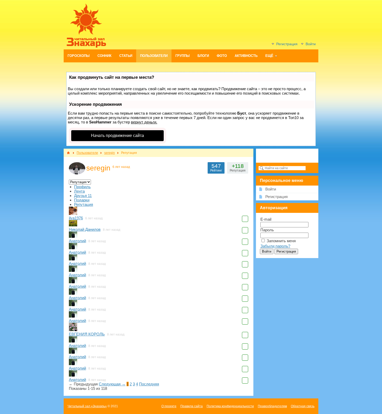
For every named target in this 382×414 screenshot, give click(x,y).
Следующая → (112, 384)
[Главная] (68, 153)
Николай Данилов (85, 229)
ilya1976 (76, 218)
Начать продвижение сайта (117, 135)
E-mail (265, 219)
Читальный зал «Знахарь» (87, 406)
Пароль (267, 230)
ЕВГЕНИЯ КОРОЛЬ (87, 334)
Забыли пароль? (275, 246)
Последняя (149, 384)
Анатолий (77, 241)
